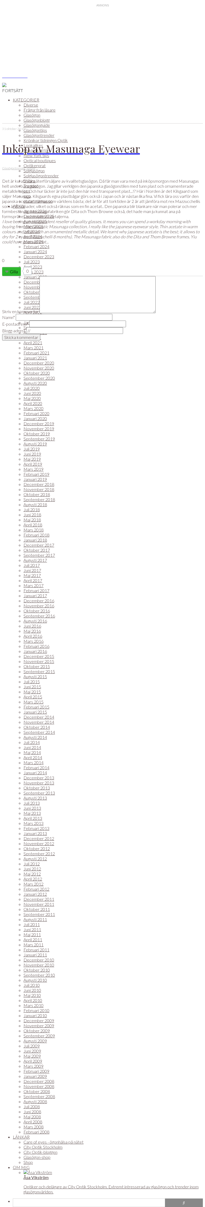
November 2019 (38, 428)
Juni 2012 (32, 868)
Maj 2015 (32, 691)
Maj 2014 (32, 752)
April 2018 (32, 524)
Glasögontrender (38, 135)
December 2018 (38, 484)
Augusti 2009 (35, 1040)
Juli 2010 (31, 985)
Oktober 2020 (36, 372)
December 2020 (38, 362)
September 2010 (39, 974)
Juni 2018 (32, 514)
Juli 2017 (31, 565)
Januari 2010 (35, 1015)
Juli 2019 (31, 448)
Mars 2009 (33, 1066)
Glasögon (31, 114)
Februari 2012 (36, 888)
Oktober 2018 (36, 494)
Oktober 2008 (36, 1091)
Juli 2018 (31, 509)
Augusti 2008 (35, 1101)
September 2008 (39, 1096)
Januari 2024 (35, 251)
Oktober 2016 (36, 610)
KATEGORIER (26, 99)
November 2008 (38, 1086)
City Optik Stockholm (42, 1146)
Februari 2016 (36, 646)
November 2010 (38, 964)
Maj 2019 (32, 458)
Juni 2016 (32, 625)
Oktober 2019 (36, 433)
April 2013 (32, 818)
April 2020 (32, 403)
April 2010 (32, 1000)
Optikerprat (34, 165)
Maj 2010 (32, 995)
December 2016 (38, 600)
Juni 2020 (32, 393)
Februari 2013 (36, 828)
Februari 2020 (36, 413)
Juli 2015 (31, 681)
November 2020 (38, 367)
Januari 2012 (35, 894)
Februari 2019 (36, 474)
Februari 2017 (36, 590)
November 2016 (38, 605)
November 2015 (38, 661)
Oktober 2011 (36, 909)
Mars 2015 (33, 701)
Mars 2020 (33, 408)
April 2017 (32, 580)
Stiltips (30, 168)
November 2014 (38, 722)
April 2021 (32, 342)
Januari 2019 (35, 479)
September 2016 (39, 615)
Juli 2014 (31, 742)
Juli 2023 (31, 261)
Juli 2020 (31, 388)
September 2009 (39, 1035)
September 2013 (39, 792)
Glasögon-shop (36, 1157)
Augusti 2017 (35, 560)
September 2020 (39, 377)
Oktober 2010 (36, 969)
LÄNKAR (21, 1136)
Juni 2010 (32, 990)
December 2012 (38, 838)
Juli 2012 (31, 863)
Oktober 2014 (36, 727)
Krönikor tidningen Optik (45, 140)
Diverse (30, 104)
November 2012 (38, 843)
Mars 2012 (33, 883)
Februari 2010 (36, 1010)
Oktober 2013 (36, 787)
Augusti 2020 (35, 383)
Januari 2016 (35, 651)
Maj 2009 (32, 1055)
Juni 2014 (32, 747)
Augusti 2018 (35, 504)
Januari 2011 (35, 954)
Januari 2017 (35, 595)
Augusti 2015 (35, 676)
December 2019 (38, 423)
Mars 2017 (33, 585)
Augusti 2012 (35, 858)
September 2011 (39, 914)
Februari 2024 (36, 246)
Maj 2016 (32, 630)
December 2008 (38, 1081)
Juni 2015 (32, 686)
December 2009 (38, 1020)
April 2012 (32, 878)
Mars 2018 (33, 529)
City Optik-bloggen (40, 1152)
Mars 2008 (33, 1126)
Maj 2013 (32, 813)
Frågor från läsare (39, 109)
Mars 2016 (33, 641)
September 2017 (39, 555)
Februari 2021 (36, 352)
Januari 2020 (35, 418)
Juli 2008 (31, 1106)
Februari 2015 (36, 706)
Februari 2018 (36, 534)
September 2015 (39, 671)
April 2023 (32, 266)
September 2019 (39, 438)
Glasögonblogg (36, 119)
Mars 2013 (33, 823)
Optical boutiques (39, 160)
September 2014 (39, 732)
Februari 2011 (36, 949)
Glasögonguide (36, 125)
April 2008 (32, 1121)
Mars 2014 (33, 762)
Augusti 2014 (35, 737)
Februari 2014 (36, 767)
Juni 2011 (32, 929)
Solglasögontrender (41, 175)
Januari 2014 (35, 772)
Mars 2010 (33, 1005)
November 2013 (38, 782)
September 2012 (39, 853)
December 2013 (38, 777)
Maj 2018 (32, 519)
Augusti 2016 (35, 620)
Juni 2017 (32, 570)
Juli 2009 (31, 1045)
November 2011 (38, 904)
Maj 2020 (32, 398)
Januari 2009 (35, 1076)
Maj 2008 (32, 1116)
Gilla (14, 271)
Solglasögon (34, 170)
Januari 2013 (35, 833)
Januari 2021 (35, 357)
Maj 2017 (32, 575)
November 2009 (38, 1025)
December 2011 (38, 899)
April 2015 (32, 696)
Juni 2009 (32, 1050)
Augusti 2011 (35, 919)
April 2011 (32, 939)
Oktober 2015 (36, 666)
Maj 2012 (32, 873)
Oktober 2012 (36, 848)
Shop (28, 1162)
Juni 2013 (32, 808)
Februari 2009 (36, 1071)
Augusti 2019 (35, 443)
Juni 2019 (32, 453)
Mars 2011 (33, 944)
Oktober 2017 (36, 550)
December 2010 (38, 959)
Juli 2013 (31, 802)
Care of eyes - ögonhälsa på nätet (53, 1141)
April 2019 (32, 464)
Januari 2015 (35, 711)
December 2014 (38, 716)
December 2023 (38, 256)
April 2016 (32, 636)
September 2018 (39, 499)
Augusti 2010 (35, 980)
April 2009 (32, 1060)
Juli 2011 (31, 924)
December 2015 (38, 656)
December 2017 (38, 544)
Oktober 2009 (36, 1030)
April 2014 (32, 757)
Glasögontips (35, 130)
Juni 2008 (32, 1111)
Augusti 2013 (35, 797)
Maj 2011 (32, 934)
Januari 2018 (35, 539)
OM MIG (21, 1167)
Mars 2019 (33, 469)
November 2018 (38, 489)
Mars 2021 (33, 347)
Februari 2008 (36, 1131)
